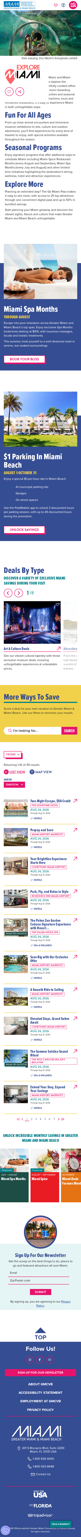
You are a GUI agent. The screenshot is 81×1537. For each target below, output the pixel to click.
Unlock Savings (24, 529)
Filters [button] (11, 754)
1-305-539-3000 (43, 1458)
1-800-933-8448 (43, 1466)
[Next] (58, 1119)
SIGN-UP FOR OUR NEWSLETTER (40, 1372)
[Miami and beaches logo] (40, 1433)
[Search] (69, 731)
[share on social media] (19, 91)
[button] (57, 604)
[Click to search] (10, 731)
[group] (14, 1175)
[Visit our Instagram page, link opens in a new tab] (30, 1359)
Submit (40, 1292)
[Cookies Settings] (5, 1530)
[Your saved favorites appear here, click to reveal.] (56, 5)
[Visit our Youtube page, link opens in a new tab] (49, 1359)
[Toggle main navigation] (73, 5)
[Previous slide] (8, 593)
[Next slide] (18, 593)
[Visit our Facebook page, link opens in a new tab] (40, 1359)
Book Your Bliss (24, 359)
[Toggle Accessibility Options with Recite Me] (63, 5)
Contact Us (43, 1474)
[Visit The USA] (40, 1494)
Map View (43, 772)
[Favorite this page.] (9, 91)
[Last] (62, 1119)
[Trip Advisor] (40, 1515)
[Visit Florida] (40, 1505)
